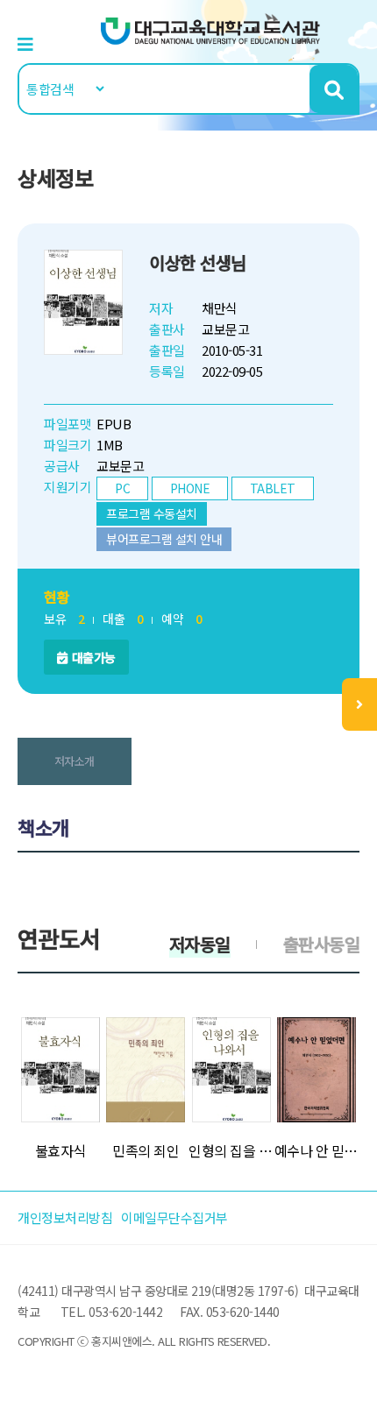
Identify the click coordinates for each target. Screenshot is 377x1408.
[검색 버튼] (333, 89)
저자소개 (74, 761)
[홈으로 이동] (210, 29)
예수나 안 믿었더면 (317, 1150)
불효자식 (60, 1150)
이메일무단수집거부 (174, 1217)
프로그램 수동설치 (151, 513)
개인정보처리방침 (65, 1217)
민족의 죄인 (145, 1150)
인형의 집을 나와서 (231, 1150)
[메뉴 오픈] (359, 704)
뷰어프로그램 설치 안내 (164, 539)
